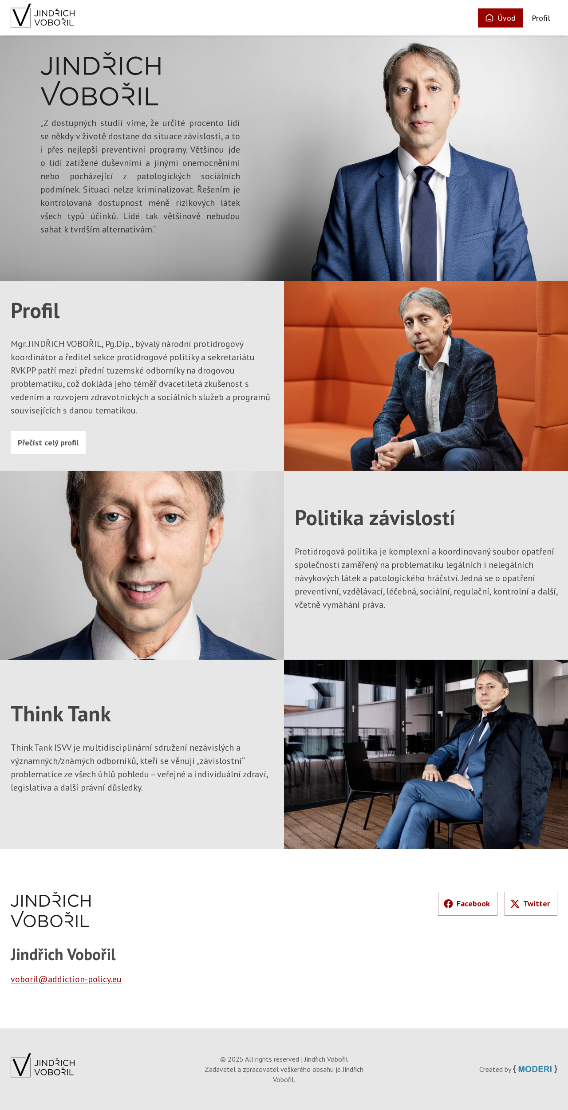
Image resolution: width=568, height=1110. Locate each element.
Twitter (536, 903)
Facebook (473, 903)
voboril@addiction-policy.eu (66, 979)
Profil (541, 18)
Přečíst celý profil (48, 442)
